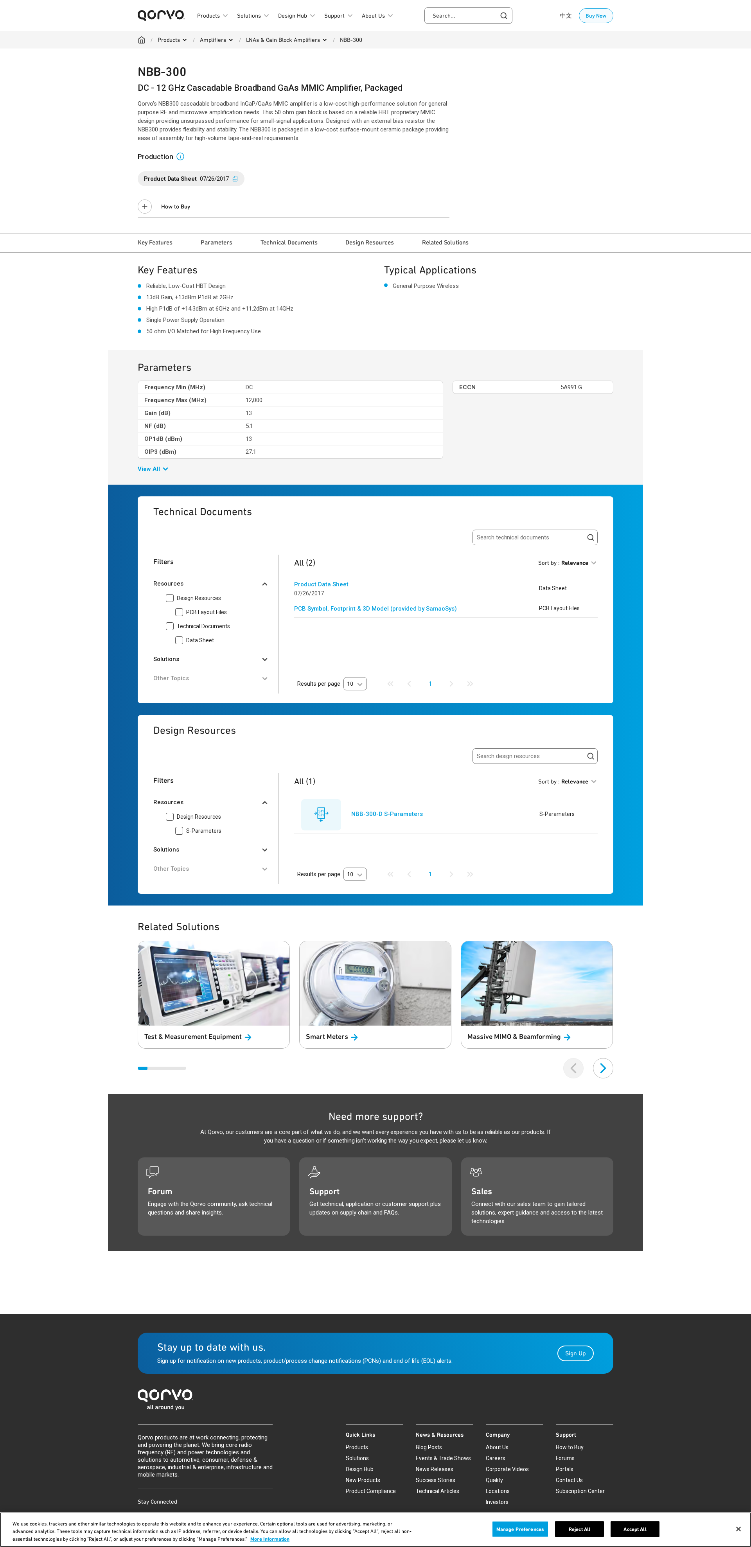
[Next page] (451, 683)
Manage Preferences (520, 1529)
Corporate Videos (507, 1469)
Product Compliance (371, 1491)
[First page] (390, 683)
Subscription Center (580, 1491)
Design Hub (360, 1469)
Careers (495, 1458)
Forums (565, 1458)
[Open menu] (184, 40)
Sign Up (575, 1353)
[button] (183, 156)
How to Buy (175, 206)
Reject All (579, 1529)
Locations (498, 1491)
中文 (566, 15)
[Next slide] (603, 1068)
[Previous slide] (573, 1068)
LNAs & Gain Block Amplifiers (283, 39)
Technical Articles (437, 1491)
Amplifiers (213, 39)
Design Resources (369, 242)
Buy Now (596, 16)
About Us (497, 1447)
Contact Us (569, 1480)
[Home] (142, 40)
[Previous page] (409, 683)
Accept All (634, 1529)
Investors (497, 1502)
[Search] (591, 537)
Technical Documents (289, 242)
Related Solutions (445, 242)
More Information (269, 1539)
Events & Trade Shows (443, 1458)
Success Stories (435, 1480)
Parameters (216, 242)
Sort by (563, 562)
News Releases (434, 1469)
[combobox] (468, 15)
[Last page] (470, 683)
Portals (564, 1469)
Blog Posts (429, 1447)
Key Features (155, 242)
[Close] (738, 1529)
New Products (363, 1480)
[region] (375, 1529)
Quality (494, 1480)
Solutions (357, 1458)
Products (169, 39)
